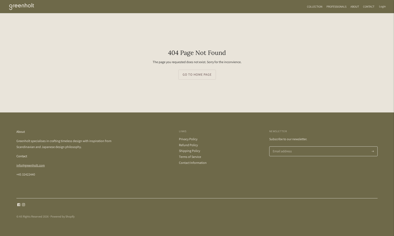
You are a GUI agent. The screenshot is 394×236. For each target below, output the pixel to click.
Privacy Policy (188, 139)
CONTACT (368, 6)
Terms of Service (190, 157)
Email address (281, 147)
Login (382, 6)
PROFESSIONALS (336, 6)
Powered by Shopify (62, 216)
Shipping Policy (189, 151)
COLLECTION (314, 6)
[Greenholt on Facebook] (18, 205)
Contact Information (193, 163)
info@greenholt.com (30, 165)
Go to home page (197, 74)
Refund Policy (188, 145)
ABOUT (354, 6)
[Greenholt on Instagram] (23, 205)
